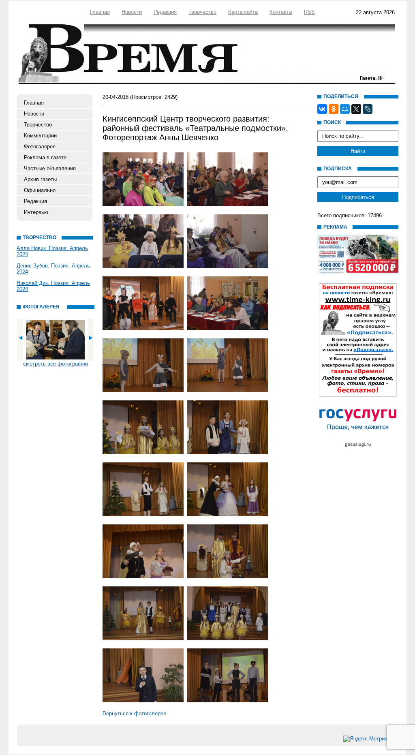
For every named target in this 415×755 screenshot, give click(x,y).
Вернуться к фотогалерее (134, 713)
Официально (40, 190)
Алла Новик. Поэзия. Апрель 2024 (52, 251)
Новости (132, 12)
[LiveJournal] (367, 109)
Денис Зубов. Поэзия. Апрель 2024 (53, 269)
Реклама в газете (45, 157)
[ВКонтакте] (322, 109)
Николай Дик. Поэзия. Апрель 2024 (53, 286)
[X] (356, 109)
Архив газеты (40, 179)
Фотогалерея (40, 146)
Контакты (281, 12)
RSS (309, 12)
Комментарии (40, 136)
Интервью (36, 212)
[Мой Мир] (345, 109)
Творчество (202, 12)
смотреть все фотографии (55, 364)
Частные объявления (50, 168)
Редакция (165, 12)
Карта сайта (243, 12)
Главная (100, 12)
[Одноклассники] (333, 109)
